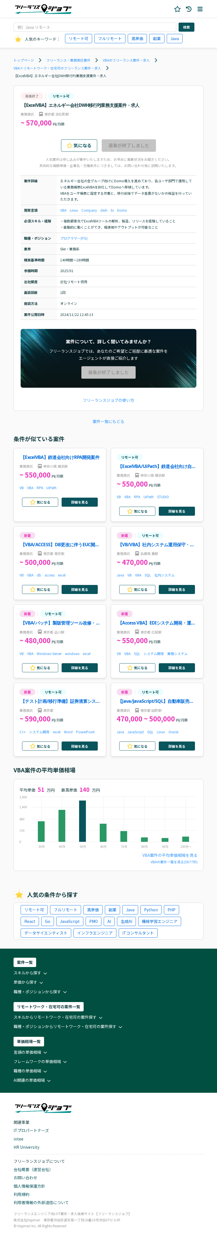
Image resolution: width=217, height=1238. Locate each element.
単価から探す (25, 982)
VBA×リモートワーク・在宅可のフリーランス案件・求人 (57, 68)
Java (174, 38)
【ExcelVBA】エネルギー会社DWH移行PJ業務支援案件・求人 (60, 75)
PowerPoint (85, 731)
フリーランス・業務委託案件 (68, 60)
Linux (74, 210)
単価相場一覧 (29, 1041)
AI (109, 921)
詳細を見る (79, 502)
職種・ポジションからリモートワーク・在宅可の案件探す (65, 1026)
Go (47, 921)
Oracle (173, 731)
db (39, 575)
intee (18, 1139)
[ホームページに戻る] (43, 9)
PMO (93, 921)
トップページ (24, 60)
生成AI (126, 921)
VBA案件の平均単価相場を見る (170, 855)
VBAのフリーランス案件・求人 (126, 60)
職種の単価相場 (27, 1071)
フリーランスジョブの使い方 (108, 400)
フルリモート (110, 38)
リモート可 (78, 38)
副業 (157, 38)
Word (68, 731)
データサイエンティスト (46, 933)
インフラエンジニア (95, 933)
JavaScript (135, 731)
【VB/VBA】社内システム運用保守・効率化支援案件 (156, 544)
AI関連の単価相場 (29, 1080)
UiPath (51, 487)
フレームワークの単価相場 (37, 1061)
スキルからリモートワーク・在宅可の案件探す (55, 1017)
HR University (26, 1147)
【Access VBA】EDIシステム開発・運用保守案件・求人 (156, 623)
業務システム (177, 653)
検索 (186, 27)
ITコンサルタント (138, 933)
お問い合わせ (25, 1177)
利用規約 (21, 1194)
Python (151, 909)
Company (89, 210)
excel (62, 575)
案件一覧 (25, 962)
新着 (27, 535)
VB (21, 487)
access (50, 575)
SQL (148, 575)
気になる (82, 145)
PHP (171, 909)
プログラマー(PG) (74, 238)
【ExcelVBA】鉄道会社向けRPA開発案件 (60, 457)
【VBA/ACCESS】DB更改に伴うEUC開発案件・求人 (60, 544)
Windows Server (49, 653)
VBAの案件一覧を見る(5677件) (174, 861)
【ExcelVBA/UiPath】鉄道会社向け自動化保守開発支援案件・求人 (157, 466)
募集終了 (32, 96)
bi (112, 210)
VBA (63, 210)
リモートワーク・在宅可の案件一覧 (48, 1006)
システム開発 (154, 653)
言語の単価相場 (27, 1052)
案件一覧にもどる (108, 421)
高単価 (137, 38)
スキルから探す (27, 972)
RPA (40, 487)
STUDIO (163, 496)
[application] (108, 823)
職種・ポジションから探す (37, 991)
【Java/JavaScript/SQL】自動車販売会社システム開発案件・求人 (156, 701)
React (29, 921)
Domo (122, 210)
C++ (22, 731)
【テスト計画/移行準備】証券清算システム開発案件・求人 (60, 701)
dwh (103, 210)
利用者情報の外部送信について (41, 1202)
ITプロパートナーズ (31, 1130)
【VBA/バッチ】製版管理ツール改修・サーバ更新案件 (60, 623)
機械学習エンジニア (159, 921)
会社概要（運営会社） (33, 1169)
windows (72, 653)
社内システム (164, 575)
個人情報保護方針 (29, 1186)
